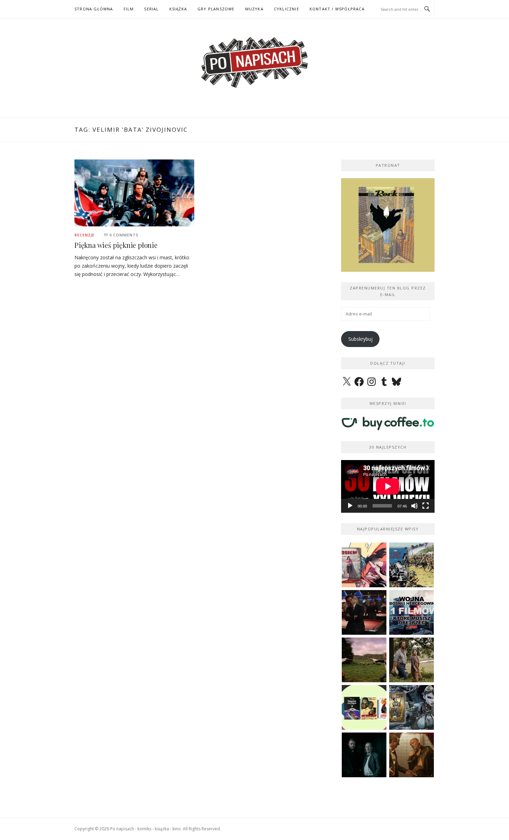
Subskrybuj (360, 339)
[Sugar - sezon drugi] (364, 612)
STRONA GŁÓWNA (93, 8)
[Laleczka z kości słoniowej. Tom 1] (412, 565)
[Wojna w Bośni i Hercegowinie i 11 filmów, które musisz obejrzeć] (412, 612)
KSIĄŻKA (178, 8)
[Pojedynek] (364, 660)
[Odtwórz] (350, 505)
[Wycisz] (414, 505)
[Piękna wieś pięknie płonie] (134, 192)
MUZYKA (254, 8)
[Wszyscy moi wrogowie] (412, 660)
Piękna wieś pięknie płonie (116, 245)
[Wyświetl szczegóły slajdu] (388, 225)
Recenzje (84, 235)
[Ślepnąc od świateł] (412, 755)
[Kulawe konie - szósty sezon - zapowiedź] (364, 755)
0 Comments (124, 234)
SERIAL (151, 8)
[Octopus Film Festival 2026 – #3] (364, 707)
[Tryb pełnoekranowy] (425, 505)
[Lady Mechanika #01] (412, 707)
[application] (388, 486)
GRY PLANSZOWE (216, 8)
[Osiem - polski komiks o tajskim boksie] (364, 565)
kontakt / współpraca (337, 8)
